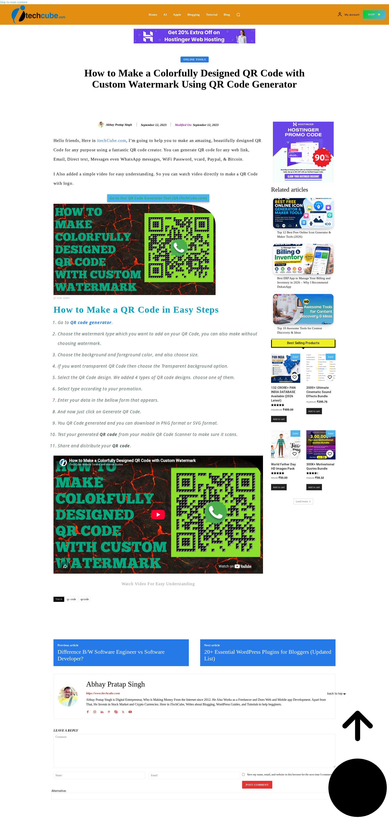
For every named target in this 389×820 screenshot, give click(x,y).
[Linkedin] (101, 711)
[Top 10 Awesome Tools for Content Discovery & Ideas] (303, 309)
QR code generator (90, 322)
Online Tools (194, 59)
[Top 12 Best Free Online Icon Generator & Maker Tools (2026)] (303, 213)
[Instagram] (94, 711)
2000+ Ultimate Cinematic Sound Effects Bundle (318, 392)
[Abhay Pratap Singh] (101, 125)
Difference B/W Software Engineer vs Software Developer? (111, 655)
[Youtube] (130, 711)
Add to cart (279, 419)
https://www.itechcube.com (103, 693)
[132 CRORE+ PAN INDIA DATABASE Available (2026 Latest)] (285, 368)
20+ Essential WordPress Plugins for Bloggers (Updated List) (267, 655)
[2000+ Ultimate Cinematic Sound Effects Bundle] (321, 368)
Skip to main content (13, 2)
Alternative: (58, 790)
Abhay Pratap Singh (119, 124)
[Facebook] (87, 711)
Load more (302, 501)
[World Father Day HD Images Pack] (285, 444)
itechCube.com (111, 140)
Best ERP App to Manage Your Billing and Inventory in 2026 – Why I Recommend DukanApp (303, 282)
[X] (123, 711)
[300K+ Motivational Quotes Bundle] (321, 444)
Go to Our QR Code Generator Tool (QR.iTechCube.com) (158, 198)
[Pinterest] (108, 711)
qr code (71, 599)
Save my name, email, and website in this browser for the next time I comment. (289, 774)
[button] (238, 15)
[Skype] (116, 711)
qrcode (85, 599)
